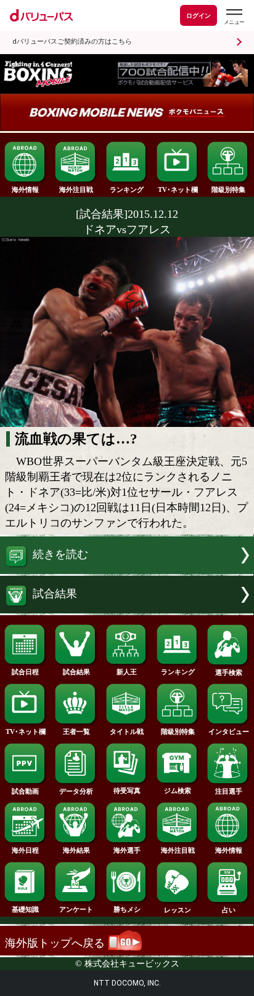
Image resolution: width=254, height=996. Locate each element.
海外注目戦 (76, 189)
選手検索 (228, 672)
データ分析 (76, 791)
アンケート (76, 909)
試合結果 (76, 671)
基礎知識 (25, 909)
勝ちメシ (127, 909)
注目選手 (228, 791)
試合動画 (25, 791)
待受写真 (127, 790)
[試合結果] (127, 610)
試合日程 (25, 671)
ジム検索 (177, 790)
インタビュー (228, 731)
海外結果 (76, 850)
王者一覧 (76, 731)
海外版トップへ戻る (56, 943)
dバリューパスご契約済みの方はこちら (72, 42)
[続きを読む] (127, 570)
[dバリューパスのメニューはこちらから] (233, 17)
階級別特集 (228, 189)
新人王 (127, 671)
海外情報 (25, 189)
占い (229, 910)
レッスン (177, 910)
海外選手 (127, 850)
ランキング (127, 189)
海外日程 (25, 850)
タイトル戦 (127, 731)
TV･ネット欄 (178, 189)
